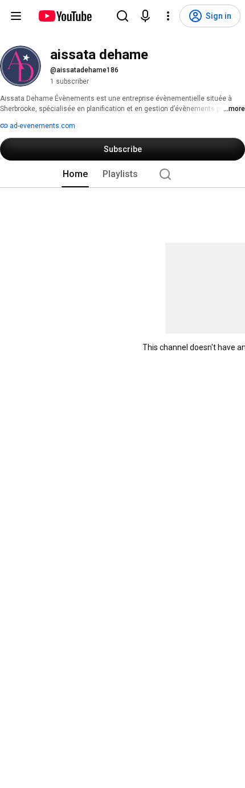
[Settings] (168, 16)
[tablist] (122, 174)
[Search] (122, 16)
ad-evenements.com (41, 126)
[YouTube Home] (65, 16)
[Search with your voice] (145, 16)
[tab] (75, 174)
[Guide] (16, 16)
